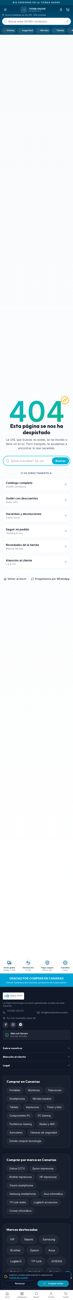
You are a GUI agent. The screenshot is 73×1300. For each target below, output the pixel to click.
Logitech (16, 1261)
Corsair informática (20, 1210)
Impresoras (32, 1107)
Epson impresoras (43, 1168)
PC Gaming (44, 1115)
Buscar (60, 461)
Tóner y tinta (54, 1107)
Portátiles (15, 1090)
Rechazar (20, 1283)
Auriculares (16, 1132)
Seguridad (27, 30)
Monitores (34, 1090)
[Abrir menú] (5, 10)
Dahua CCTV (17, 1168)
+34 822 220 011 (15, 1010)
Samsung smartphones (23, 1193)
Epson (34, 1250)
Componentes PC (20, 1115)
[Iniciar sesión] (61, 10)
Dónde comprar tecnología (25, 1140)
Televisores (54, 1090)
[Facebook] (6, 1025)
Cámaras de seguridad (43, 1132)
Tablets (60, 30)
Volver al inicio (17, 578)
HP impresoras (48, 1176)
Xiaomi (28, 1239)
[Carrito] (67, 10)
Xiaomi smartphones (21, 1185)
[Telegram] (20, 1025)
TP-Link (36, 1261)
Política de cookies (18, 1277)
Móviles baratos (42, 1098)
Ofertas (10, 30)
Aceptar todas (55, 1283)
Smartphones (17, 1098)
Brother (15, 1250)
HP (12, 1239)
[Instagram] (13, 1025)
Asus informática (53, 1193)
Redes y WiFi (47, 1124)
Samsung (49, 1239)
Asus (51, 1250)
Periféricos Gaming (21, 1124)
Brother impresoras (21, 1176)
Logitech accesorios (46, 1202)
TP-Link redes (18, 1202)
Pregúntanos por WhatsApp (52, 578)
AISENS (56, 1261)
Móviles (44, 30)
